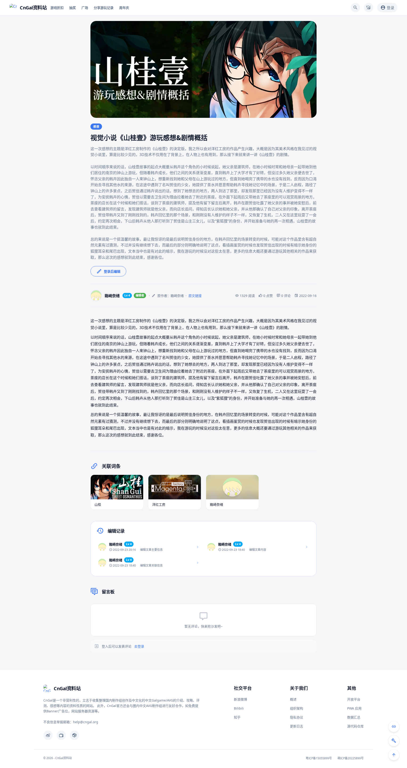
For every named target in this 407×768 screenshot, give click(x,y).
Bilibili (239, 708)
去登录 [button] (139, 646)
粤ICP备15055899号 (319, 758)
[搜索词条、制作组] (355, 7)
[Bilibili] (61, 735)
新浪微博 (240, 699)
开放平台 (353, 699)
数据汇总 (353, 717)
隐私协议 (296, 717)
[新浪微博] (48, 735)
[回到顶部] (393, 754)
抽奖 (72, 7)
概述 (293, 699)
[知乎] (74, 735)
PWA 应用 (354, 708)
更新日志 (296, 726)
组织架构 (296, 708)
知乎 (237, 717)
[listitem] (149, 546)
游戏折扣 (57, 7)
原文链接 (195, 295)
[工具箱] (393, 740)
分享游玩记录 (104, 7)
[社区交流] (393, 726)
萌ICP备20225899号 (351, 758)
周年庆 (124, 7)
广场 (84, 7)
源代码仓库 (355, 726)
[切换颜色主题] (368, 7)
